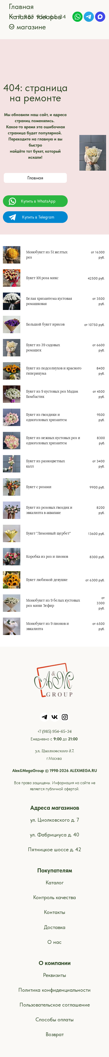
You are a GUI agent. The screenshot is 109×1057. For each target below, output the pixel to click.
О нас (54, 942)
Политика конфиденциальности (54, 990)
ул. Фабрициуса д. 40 (54, 834)
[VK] (54, 717)
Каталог (55, 882)
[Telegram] (89, 17)
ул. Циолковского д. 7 (54, 820)
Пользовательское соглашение (54, 1005)
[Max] (100, 17)
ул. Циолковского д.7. (54, 750)
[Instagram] (64, 717)
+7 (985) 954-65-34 (54, 731)
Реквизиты (54, 975)
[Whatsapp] (77, 17)
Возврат (55, 1034)
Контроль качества (54, 897)
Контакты (54, 912)
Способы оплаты (54, 1019)
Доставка (54, 927)
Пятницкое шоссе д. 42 (54, 849)
